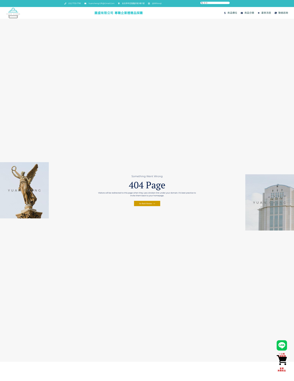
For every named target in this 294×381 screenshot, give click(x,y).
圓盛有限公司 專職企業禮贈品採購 (119, 13)
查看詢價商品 (282, 369)
